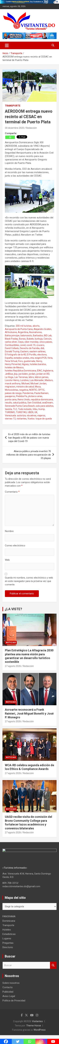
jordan (32, 374)
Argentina (23, 332)
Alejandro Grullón (42, 329)
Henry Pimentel (13, 364)
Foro (20, 361)
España (9, 358)
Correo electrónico (15, 545)
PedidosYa (21, 396)
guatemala (29, 361)
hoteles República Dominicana (20, 370)
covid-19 (31, 345)
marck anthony (12, 383)
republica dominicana (42, 399)
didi (42, 348)
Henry (39, 361)
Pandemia (28, 393)
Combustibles (12, 345)
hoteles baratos (38, 364)
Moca (38, 386)
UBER (30, 412)
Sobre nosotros (11, 982)
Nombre (9, 531)
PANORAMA (8, 916)
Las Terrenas (21, 377)
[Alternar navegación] (6, 45)
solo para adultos (44, 406)
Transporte (12, 105)
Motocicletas (11, 390)
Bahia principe (12, 335)
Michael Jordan (38, 383)
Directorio (7, 947)
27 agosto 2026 (13, 666)
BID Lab (48, 335)
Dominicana (8, 920)
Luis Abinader (37, 380)
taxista (8, 409)
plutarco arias (35, 396)
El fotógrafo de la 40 (15, 354)
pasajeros (10, 396)
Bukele (30, 338)
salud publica (19, 402)
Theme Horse (33, 1025)
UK (35, 412)
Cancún (47, 338)
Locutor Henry (12, 380)
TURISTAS (21, 412)
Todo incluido (25, 409)
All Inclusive (11, 332)
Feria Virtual (11, 361)
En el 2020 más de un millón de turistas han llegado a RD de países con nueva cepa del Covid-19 (29, 438)
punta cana (11, 399)
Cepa (20, 342)
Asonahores (35, 332)
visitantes (22, 418)
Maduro (49, 380)
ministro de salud (25, 386)
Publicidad (7, 991)
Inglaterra (48, 370)
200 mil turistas (24, 326)
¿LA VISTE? (13, 609)
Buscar (53, 965)
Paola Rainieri (41, 393)
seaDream (47, 402)
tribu (35, 409)
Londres (24, 380)
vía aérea (31, 415)
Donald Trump (12, 351)
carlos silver (11, 342)
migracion (10, 386)
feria (50, 358)
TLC (15, 409)
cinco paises (45, 342)
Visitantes (37, 1021)
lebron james (41, 377)
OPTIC (41, 390)
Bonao (22, 338)
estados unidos (21, 358)
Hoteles (6, 929)
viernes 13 (10, 418)
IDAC (39, 370)
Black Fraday (11, 338)
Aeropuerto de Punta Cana (19, 329)
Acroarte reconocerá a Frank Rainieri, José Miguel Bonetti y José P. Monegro (29, 713)
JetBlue (9, 374)
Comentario (12, 491)
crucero (40, 345)
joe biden (23, 374)
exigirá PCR (41, 358)
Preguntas (7, 942)
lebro (31, 377)
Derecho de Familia (29, 348)
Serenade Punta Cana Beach (20, 406)
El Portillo (31, 354)
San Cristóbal (34, 402)
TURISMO (10, 412)
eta (32, 358)
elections (42, 354)
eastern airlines (37, 351)
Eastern (24, 351)
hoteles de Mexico (14, 367)
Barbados (38, 335)
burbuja (39, 338)
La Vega (9, 377)
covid (23, 345)
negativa (23, 390)
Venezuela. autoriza (15, 415)
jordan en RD (42, 374)
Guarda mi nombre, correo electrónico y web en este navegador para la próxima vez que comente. (29, 581)
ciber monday (31, 342)
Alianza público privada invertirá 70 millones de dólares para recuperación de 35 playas (28, 455)
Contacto (7, 987)
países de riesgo (13, 393)
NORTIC (33, 390)
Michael (25, 383)
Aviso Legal (8, 996)
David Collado (12, 348)
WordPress (40, 1029)
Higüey (25, 364)
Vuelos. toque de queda (40, 418)
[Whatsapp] (10, 137)
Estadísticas (9, 934)
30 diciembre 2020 (14, 128)
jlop (16, 374)
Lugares (6, 938)
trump (41, 409)
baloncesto (26, 335)
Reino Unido (24, 399)
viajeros (41, 415)
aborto (36, 326)
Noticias (11, 642)
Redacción (31, 128)
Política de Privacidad (13, 1000)
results (8, 402)
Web (7, 559)
